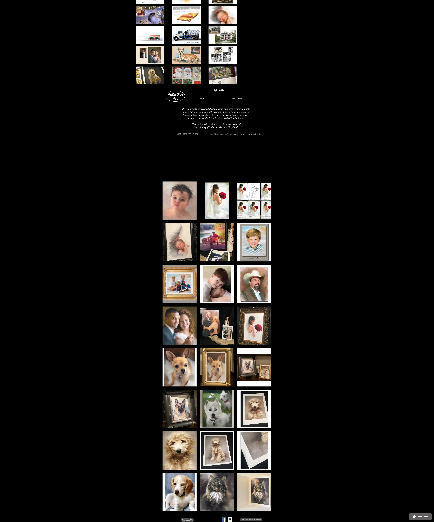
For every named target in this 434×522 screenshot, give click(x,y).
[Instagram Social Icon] (230, 519)
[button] (180, 200)
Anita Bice (175, 94)
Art (175, 98)
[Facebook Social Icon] (224, 519)
